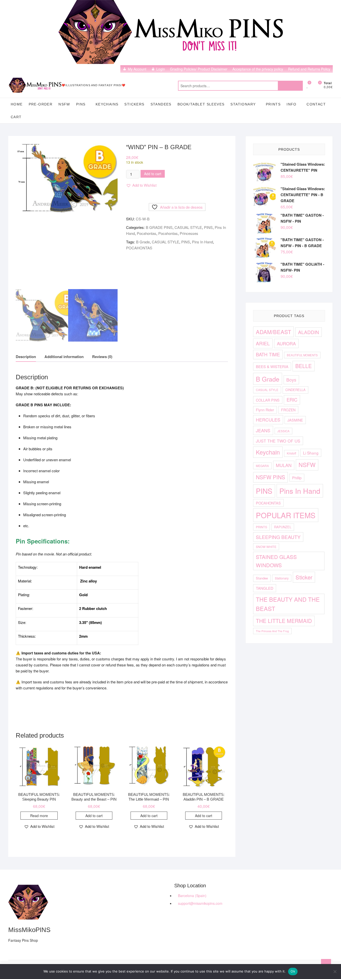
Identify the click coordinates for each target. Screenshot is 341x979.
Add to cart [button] (94, 815)
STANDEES (161, 104)
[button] (141, 185)
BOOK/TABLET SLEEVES (201, 104)
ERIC (292, 399)
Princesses (189, 233)
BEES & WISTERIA (272, 366)
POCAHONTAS (139, 247)
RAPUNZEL (282, 526)
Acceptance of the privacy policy (257, 68)
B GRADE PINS (159, 227)
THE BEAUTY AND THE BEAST (288, 604)
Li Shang (311, 453)
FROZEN (288, 409)
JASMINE (295, 420)
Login (160, 68)
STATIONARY (243, 104)
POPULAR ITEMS (286, 515)
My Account (137, 68)
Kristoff (291, 453)
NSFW (64, 104)
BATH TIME (268, 354)
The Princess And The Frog (272, 631)
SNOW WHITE (266, 546)
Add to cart (152, 173)
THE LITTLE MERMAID (284, 620)
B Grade (143, 241)
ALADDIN (308, 332)
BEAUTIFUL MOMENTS (302, 355)
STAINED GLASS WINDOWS (276, 561)
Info (292, 104)
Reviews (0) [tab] (102, 356)
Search (290, 86)
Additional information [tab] (64, 356)
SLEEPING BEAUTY (278, 536)
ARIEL (263, 343)
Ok (293, 971)
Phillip (297, 477)
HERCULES (268, 419)
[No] (334, 971)
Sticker (304, 577)
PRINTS (273, 104)
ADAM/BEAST (273, 332)
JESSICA (283, 431)
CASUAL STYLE (188, 227)
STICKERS (134, 104)
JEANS (263, 430)
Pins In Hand (202, 241)
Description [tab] (26, 356)
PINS (81, 104)
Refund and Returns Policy (309, 68)
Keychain (268, 452)
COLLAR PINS (268, 400)
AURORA (286, 343)
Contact (316, 104)
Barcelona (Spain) (191, 895)
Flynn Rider (265, 409)
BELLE (303, 366)
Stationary (282, 578)
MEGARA (262, 466)
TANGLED (264, 588)
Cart (16, 117)
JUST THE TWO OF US (278, 441)
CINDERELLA (295, 389)
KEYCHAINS (107, 104)
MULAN (284, 465)
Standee (262, 578)
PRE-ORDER (41, 104)
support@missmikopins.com (199, 903)
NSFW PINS (270, 477)
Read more (39, 815)
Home (17, 104)
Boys (291, 380)
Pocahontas (146, 233)
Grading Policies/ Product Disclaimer (198, 68)
